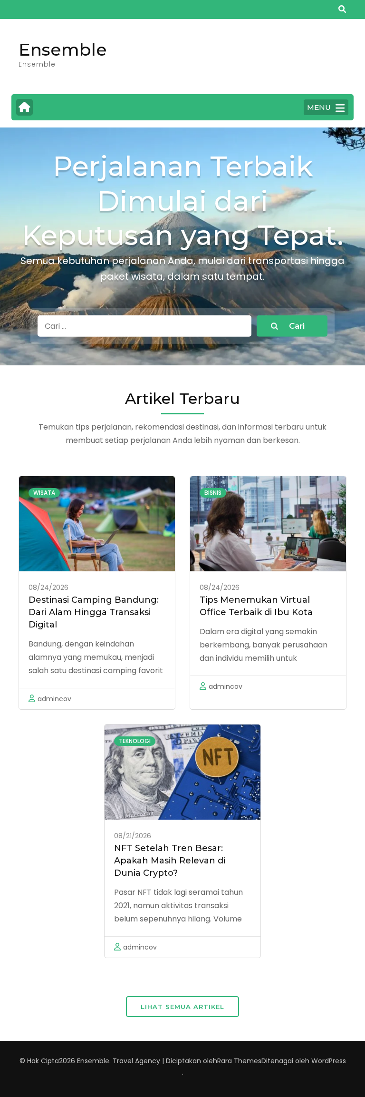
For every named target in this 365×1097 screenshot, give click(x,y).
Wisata (44, 493)
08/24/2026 (48, 587)
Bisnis (212, 493)
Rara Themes (239, 1061)
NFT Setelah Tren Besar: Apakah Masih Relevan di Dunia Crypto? (169, 860)
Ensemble (63, 49)
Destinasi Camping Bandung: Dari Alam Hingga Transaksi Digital (94, 612)
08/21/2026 (132, 836)
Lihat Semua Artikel (182, 1006)
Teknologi (135, 741)
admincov (54, 699)
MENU (319, 107)
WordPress (328, 1061)
